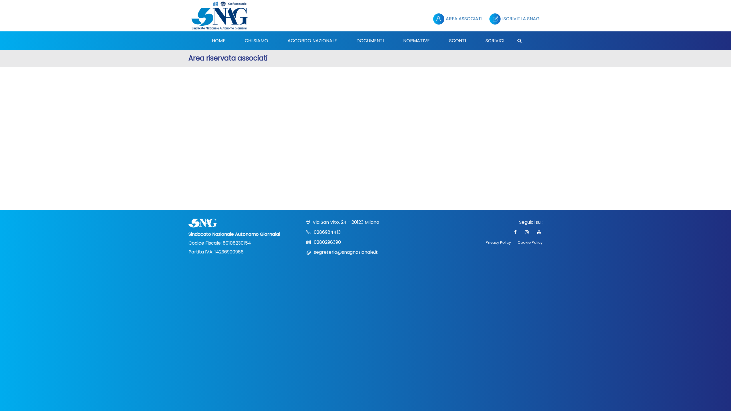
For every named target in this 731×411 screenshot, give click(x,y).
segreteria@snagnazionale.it (346, 252)
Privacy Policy (498, 242)
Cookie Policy (530, 242)
